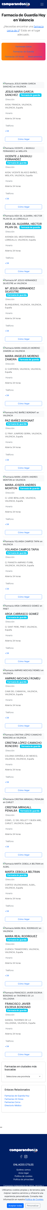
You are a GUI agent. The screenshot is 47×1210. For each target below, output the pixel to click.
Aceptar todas (15, 1205)
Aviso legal (23, 1173)
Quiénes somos (23, 1169)
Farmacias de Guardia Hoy (17, 1095)
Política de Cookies (34, 1199)
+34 (7, 131)
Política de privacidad (23, 1179)
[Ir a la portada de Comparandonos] (23, 1150)
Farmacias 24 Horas (14, 1099)
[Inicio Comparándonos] (16, 4)
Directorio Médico (13, 1105)
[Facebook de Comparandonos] (21, 1156)
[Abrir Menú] (41, 4)
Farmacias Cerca (12, 1102)
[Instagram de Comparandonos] (25, 1156)
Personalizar (33, 1205)
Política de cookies (23, 1176)
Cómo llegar (24, 139)
